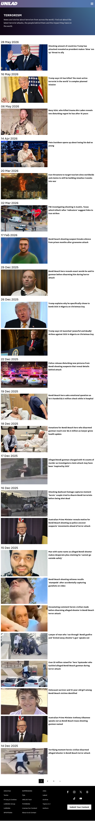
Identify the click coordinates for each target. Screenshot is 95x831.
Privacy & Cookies (10, 799)
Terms (6, 795)
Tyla (23, 795)
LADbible (7, 808)
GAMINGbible (27, 791)
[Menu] (92, 4)
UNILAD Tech (27, 799)
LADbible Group (9, 804)
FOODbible (26, 804)
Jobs (44, 791)
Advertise (7, 791)
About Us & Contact (29, 812)
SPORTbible (8, 812)
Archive (45, 799)
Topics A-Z (46, 804)
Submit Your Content (79, 807)
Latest (45, 795)
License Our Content (29, 808)
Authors (45, 808)
